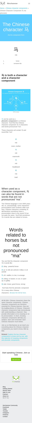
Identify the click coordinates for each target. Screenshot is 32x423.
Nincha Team (7, 390)
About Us (5, 396)
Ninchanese (12, 3)
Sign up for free (16, 359)
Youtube (5, 411)
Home (2, 8)
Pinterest (5, 414)
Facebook (6, 407)
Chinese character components (16, 8)
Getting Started (7, 388)
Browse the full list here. (18, 293)
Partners (5, 394)
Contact (5, 416)
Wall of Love (6, 392)
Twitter (5, 409)
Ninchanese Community (10, 405)
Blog (4, 387)
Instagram (6, 413)
